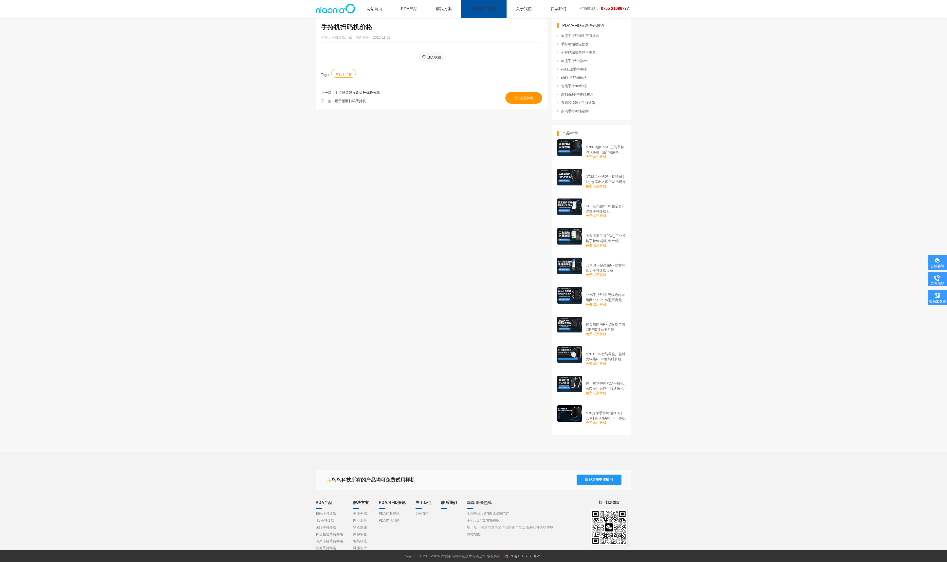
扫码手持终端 (326, 513)
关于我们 (524, 9)
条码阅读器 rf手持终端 (578, 103)
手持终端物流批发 (575, 44)
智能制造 (360, 541)
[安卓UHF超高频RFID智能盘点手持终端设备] (569, 266)
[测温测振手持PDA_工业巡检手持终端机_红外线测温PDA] (569, 236)
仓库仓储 (360, 513)
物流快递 (360, 527)
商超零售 (360, 534)
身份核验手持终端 (329, 534)
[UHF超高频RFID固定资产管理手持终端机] (569, 206)
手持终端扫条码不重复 (578, 52)
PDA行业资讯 (389, 513)
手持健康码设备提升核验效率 (357, 93)
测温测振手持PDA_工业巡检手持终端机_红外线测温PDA (606, 241)
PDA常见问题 (389, 520)
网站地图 (474, 534)
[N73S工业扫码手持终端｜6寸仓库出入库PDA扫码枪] (569, 177)
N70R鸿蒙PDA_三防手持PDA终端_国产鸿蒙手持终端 (606, 152)
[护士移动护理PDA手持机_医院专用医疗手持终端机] (569, 384)
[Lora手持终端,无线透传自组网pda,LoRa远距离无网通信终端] (569, 295)
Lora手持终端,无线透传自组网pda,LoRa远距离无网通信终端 (605, 300)
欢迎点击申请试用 (599, 479)
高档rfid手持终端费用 (577, 94)
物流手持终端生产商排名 (580, 36)
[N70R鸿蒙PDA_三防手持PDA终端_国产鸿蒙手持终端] (569, 147)
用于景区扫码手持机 (350, 101)
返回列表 (526, 98)
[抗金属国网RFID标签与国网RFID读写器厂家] (569, 324)
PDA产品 (409, 9)
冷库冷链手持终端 (329, 541)
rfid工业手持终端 (574, 69)
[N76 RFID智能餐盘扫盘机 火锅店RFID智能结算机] (569, 354)
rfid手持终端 (325, 520)
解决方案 (444, 9)
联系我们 (558, 9)
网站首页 (374, 9)
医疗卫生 (360, 520)
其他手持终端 (326, 548)
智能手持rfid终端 (574, 86)
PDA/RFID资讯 (484, 9)
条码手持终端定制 (575, 111)
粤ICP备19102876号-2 (522, 556)
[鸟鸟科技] (335, 9)
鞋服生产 (360, 548)
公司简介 (422, 513)
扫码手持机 (343, 75)
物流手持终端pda (574, 61)
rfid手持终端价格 (574, 78)
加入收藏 (434, 57)
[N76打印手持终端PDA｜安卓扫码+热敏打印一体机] (569, 413)
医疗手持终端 (326, 527)
